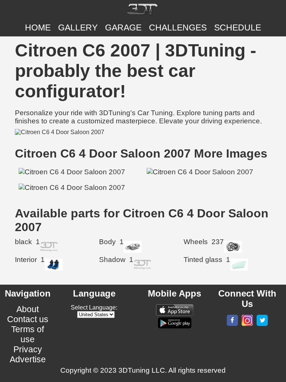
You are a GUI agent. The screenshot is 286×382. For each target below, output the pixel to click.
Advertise (28, 359)
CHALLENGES (178, 27)
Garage (123, 27)
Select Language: (94, 307)
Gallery (78, 27)
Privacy (27, 349)
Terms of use (27, 334)
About (27, 309)
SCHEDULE (237, 27)
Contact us (27, 319)
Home (38, 27)
